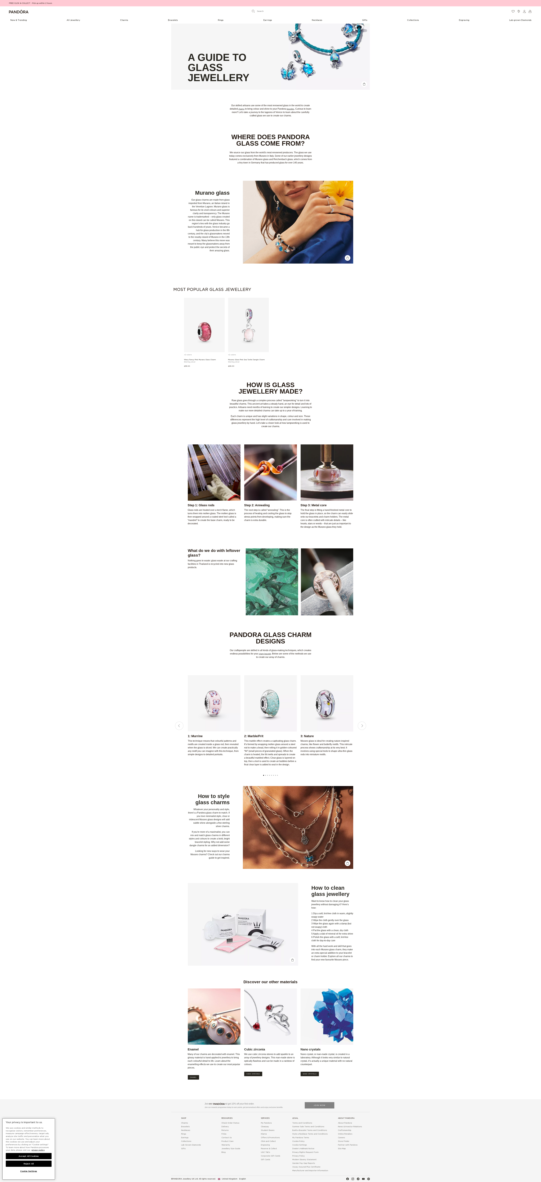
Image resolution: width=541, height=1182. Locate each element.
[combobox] (270, 11)
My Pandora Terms (300, 1138)
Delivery (225, 1127)
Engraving (265, 1145)
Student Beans (267, 1130)
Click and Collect (268, 1141)
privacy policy (38, 1150)
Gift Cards (265, 1159)
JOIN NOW (319, 1105)
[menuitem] (18, 20)
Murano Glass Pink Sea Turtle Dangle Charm (246, 360)
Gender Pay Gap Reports (303, 1163)
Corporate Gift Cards (270, 1156)
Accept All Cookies (29, 1156)
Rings (183, 1134)
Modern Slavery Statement (304, 1159)
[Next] (362, 726)
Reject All (29, 1164)
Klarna (264, 1134)
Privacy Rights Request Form (305, 1152)
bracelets (290, 109)
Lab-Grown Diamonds (191, 1145)
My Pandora (266, 1123)
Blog (223, 1152)
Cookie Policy (298, 1141)
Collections (186, 1141)
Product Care (227, 1141)
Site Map (342, 1148)
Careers (341, 1138)
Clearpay (265, 1127)
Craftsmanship (344, 1130)
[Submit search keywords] (253, 11)
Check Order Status (230, 1123)
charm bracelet (265, 654)
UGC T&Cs (265, 1152)
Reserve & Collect (269, 1148)
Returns (225, 1130)
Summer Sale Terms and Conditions (308, 1127)
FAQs (223, 1134)
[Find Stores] (519, 11)
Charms (184, 1123)
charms (241, 109)
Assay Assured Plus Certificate (306, 1167)
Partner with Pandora (347, 1145)
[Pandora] (96, 11)
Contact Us (226, 1138)
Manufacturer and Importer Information (310, 1170)
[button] (524, 11)
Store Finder (343, 1141)
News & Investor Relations (350, 1127)
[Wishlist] (513, 11)
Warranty (225, 1145)
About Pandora (345, 1123)
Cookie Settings (299, 1145)
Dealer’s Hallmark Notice (303, 1148)
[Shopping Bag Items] (530, 11)
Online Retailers (345, 1134)
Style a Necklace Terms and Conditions (310, 1134)
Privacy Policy (298, 1156)
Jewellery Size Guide (230, 1148)
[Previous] (179, 726)
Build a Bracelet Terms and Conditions (309, 1130)
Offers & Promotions (270, 1138)
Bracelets (185, 1127)
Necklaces (185, 1130)
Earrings (185, 1138)
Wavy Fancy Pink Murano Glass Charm (200, 360)
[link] (232, 1178)
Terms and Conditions (302, 1123)
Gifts (183, 1148)
